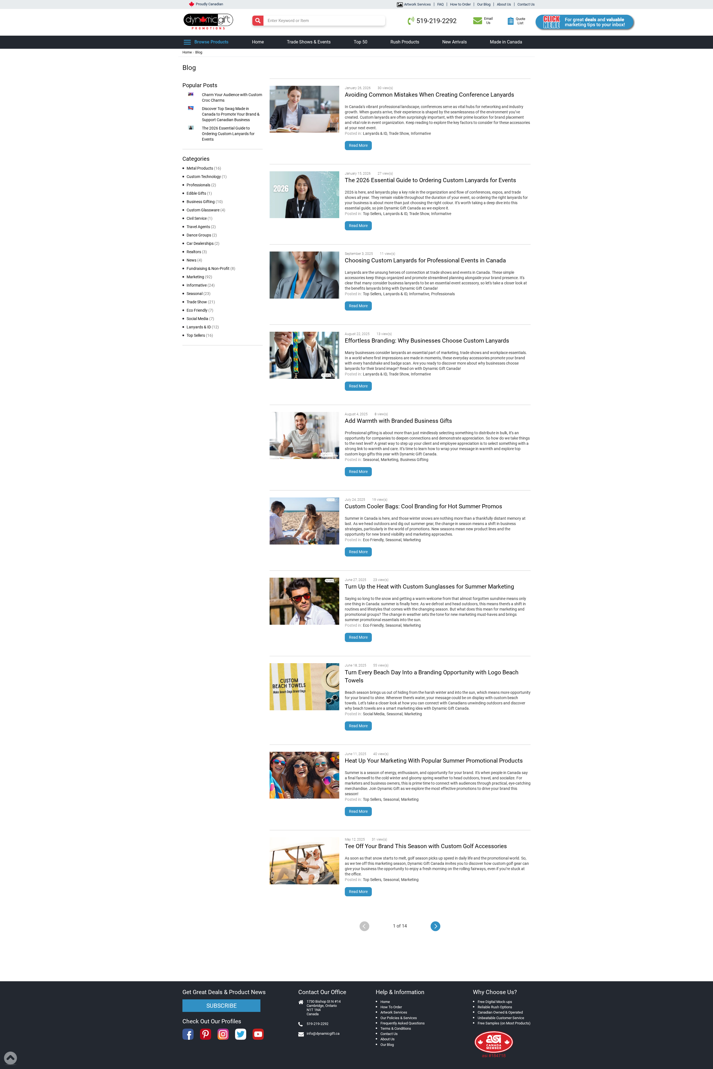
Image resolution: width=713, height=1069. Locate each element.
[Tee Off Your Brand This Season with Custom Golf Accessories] (304, 861)
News (194, 260)
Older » (435, 926)
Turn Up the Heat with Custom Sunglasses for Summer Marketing (429, 586)
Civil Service (200, 218)
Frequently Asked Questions (402, 1023)
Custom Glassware (206, 210)
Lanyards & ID (375, 133)
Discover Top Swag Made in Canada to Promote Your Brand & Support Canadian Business (231, 114)
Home (187, 52)
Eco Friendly (373, 540)
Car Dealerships (203, 243)
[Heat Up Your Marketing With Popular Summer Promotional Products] (304, 776)
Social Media (374, 714)
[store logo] (209, 21)
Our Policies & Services (398, 1018)
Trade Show (399, 133)
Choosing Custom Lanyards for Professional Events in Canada (425, 260)
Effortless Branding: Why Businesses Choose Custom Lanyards (427, 340)
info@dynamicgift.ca (323, 1033)
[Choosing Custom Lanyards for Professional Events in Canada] (304, 276)
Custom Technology (207, 176)
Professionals (443, 294)
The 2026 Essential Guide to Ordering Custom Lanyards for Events (430, 180)
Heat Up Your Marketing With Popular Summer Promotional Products (434, 760)
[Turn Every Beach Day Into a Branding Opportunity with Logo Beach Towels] (304, 687)
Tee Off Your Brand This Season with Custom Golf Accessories (426, 846)
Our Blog (483, 4)
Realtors (197, 252)
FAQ (440, 4)
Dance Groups (202, 235)
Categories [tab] (195, 158)
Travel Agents (201, 226)
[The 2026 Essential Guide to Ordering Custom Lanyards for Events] (304, 195)
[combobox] (318, 21)
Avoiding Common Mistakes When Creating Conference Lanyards (429, 94)
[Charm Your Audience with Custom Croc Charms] (190, 94)
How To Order (391, 1007)
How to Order (460, 4)
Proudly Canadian (209, 4)
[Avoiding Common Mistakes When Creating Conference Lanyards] (304, 110)
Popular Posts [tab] (199, 85)
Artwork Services (417, 4)
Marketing (389, 459)
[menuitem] (258, 42)
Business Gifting (414, 459)
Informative (421, 133)
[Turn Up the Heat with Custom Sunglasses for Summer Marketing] (304, 602)
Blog (198, 52)
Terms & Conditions (395, 1028)
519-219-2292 (436, 21)
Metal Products (204, 168)
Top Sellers (372, 213)
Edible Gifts (199, 193)
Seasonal (371, 459)
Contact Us (526, 4)
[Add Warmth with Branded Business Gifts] (304, 436)
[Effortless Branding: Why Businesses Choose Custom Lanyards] (304, 356)
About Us (504, 4)
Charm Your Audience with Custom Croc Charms (232, 97)
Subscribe (221, 1005)
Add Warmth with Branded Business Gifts (398, 421)
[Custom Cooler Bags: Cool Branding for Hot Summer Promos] (304, 521)
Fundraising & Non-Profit (211, 268)
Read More (358, 145)
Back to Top (11, 1058)
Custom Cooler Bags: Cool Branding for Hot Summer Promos (423, 506)
